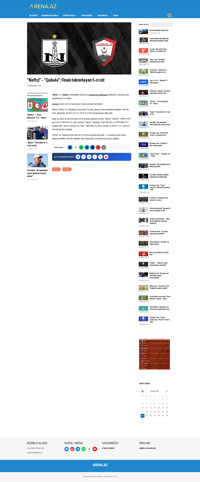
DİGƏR (115, 15)
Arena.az (55, 104)
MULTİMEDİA (102, 15)
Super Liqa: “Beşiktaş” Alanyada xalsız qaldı (157, 61)
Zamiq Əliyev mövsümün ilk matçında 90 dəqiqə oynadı (159, 40)
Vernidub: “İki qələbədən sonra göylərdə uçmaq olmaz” (37, 173)
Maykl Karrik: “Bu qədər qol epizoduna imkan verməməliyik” (159, 275)
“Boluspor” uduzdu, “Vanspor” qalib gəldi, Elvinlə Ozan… (160, 92)
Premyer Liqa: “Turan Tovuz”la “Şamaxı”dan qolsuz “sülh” (160, 187)
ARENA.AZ (100, 465)
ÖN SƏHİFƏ (33, 15)
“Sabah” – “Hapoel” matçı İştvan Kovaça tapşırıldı (159, 264)
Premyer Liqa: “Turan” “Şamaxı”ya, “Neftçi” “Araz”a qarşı (160, 319)
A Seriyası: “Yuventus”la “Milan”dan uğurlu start (158, 71)
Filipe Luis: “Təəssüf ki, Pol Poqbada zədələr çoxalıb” (159, 287)
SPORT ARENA (87, 15)
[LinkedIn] (92, 147)
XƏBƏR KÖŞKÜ (144, 24)
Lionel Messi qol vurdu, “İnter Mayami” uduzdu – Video (160, 298)
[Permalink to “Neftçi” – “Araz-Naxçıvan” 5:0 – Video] (37, 105)
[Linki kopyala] (103, 147)
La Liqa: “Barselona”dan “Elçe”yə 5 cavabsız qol (158, 50)
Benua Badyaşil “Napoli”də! (159, 30)
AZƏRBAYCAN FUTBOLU (50, 15)
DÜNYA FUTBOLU (69, 15)
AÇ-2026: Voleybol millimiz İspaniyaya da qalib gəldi (159, 176)
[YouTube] (106, 157)
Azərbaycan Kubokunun (98, 94)
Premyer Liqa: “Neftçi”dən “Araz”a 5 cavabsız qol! (159, 134)
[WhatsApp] (81, 147)
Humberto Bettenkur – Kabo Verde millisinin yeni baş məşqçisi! (160, 221)
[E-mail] (98, 147)
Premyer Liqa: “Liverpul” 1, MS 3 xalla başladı (159, 144)
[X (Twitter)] (75, 147)
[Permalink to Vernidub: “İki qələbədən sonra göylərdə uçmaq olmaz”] (37, 161)
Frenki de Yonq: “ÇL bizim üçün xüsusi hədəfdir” (159, 233)
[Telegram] (87, 147)
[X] (100, 157)
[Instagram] (83, 157)
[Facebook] (70, 147)
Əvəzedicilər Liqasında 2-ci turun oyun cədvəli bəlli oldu (159, 308)
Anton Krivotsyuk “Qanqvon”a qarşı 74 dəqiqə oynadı (160, 209)
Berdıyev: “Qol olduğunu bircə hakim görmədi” (160, 165)
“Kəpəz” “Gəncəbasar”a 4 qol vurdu (37, 144)
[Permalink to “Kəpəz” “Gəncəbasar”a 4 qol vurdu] (37, 133)
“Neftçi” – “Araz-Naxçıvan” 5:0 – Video (36, 116)
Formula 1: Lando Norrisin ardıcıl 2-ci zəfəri (159, 199)
